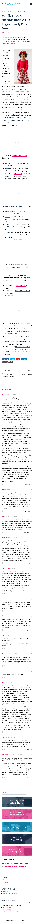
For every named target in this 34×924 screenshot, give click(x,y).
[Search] (29, 793)
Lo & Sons (8, 227)
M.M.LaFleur (9, 232)
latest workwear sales (19, 155)
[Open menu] (30, 4)
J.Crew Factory (10, 224)
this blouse (18, 173)
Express (7, 216)
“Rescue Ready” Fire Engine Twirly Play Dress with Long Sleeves (16, 120)
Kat (4, 11)
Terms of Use (7, 907)
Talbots (7, 265)
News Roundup (26, 372)
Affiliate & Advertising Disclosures (13, 912)
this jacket (8, 179)
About (4, 880)
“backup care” (21, 285)
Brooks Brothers (10, 211)
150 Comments (25, 11)
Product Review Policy (10, 893)
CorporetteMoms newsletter (15, 866)
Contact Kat (6, 882)
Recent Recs (6, 32)
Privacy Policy (7, 910)
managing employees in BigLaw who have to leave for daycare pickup (17, 293)
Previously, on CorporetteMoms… (8, 374)
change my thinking (19, 336)
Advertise (6, 891)
